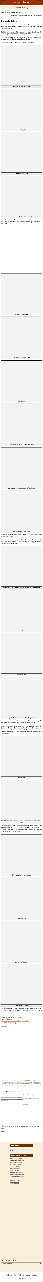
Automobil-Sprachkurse (16, 1172)
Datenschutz (21, 1278)
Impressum (25, 1275)
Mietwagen (4, 1026)
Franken (16, 1083)
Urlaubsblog (21, 7)
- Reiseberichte (20, 1082)
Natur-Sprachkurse (15, 1170)
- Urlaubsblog (28, 1082)
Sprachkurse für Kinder (16, 1158)
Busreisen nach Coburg (8, 1023)
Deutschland (10, 1083)
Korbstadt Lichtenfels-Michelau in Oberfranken (26, 15)
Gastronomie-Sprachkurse (17, 1176)
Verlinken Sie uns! (13, 1275)
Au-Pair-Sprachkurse (15, 1164)
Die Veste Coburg (9, 21)
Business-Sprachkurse (16, 1162)
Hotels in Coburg (6, 1019)
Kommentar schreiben (8, 1085)
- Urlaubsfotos (36, 1082)
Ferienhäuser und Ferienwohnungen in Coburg (15, 1021)
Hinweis (34, 1275)
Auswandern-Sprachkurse (17, 1174)
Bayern (4, 1083)
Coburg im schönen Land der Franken (14, 12)
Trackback (23, 1085)
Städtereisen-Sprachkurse (17, 1160)
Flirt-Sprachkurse (14, 1166)
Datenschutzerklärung (18, 1126)
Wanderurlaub (23, 1083)
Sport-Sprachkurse (15, 1168)
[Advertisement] (21, 249)
